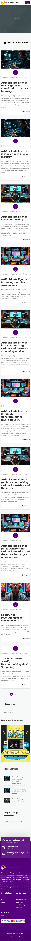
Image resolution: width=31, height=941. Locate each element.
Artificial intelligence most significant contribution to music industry (15, 87)
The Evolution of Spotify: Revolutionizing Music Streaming (15, 663)
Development (9, 821)
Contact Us (4, 902)
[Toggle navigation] (27, 2)
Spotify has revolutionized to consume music (12, 617)
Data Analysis (19, 902)
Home (14, 19)
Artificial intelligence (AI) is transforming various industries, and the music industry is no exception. (15, 551)
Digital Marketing (20, 905)
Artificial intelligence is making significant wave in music (14, 282)
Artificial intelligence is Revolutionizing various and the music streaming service (15, 347)
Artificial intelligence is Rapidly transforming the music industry (14, 415)
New (26, 77)
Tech (20, 821)
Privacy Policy (19, 936)
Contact (25, 936)
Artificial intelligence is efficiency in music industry (14, 154)
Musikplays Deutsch (21, 899)
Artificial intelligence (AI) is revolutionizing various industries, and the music (15, 484)
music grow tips (16, 77)
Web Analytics (19, 907)
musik (6, 77)
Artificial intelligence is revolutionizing (14, 218)
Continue (25, 111)
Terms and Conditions (9, 936)
